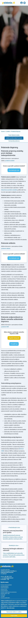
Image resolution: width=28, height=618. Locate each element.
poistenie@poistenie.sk (8, 578)
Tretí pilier (3, 596)
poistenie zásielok (9, 160)
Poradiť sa (14, 344)
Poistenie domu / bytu (5, 593)
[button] (21, 3)
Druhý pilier (3, 594)
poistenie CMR (5, 326)
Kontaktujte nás (14, 170)
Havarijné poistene (4, 586)
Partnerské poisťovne (14, 141)
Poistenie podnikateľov (5, 597)
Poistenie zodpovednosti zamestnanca (9, 592)
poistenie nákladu (5, 248)
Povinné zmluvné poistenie (6, 584)
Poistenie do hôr (4, 589)
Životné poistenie (4, 590)
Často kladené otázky (14, 135)
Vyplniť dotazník (14, 338)
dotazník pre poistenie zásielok (9, 190)
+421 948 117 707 (8, 576)
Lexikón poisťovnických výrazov (14, 138)
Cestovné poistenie (4, 587)
